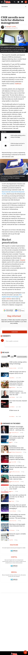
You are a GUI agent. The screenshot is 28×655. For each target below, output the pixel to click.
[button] (2, 2)
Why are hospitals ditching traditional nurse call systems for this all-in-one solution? (14, 576)
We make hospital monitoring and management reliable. (14, 547)
